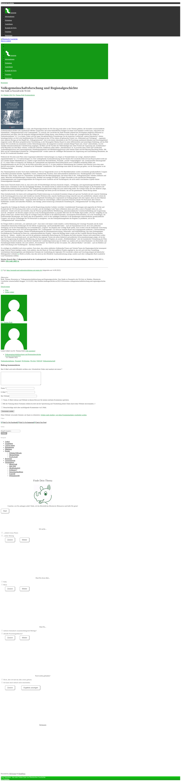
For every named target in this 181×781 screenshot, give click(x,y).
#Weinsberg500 (14, 476)
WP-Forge (12, 774)
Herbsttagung (9, 447)
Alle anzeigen (30, 351)
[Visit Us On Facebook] (9, 422)
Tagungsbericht (10, 460)
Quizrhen (8, 32)
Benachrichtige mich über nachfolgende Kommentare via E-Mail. (25, 407)
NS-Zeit (33, 361)
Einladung (8, 20)
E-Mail (4, 392)
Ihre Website (5, 396)
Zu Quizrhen (5, 779)
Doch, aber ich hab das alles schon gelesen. (17, 680)
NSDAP (39, 361)
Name (3, 388)
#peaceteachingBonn (16, 472)
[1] (18, 254)
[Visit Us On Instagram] (25, 422)
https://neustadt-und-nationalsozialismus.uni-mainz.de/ (24, 270)
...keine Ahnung (8, 536)
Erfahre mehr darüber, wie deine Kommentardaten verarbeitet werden (64, 415)
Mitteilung (8, 449)
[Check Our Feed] (40, 422)
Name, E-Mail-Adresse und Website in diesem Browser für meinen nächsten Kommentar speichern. (36, 400)
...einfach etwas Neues (10, 533)
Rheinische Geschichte (7, 3)
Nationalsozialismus (7, 361)
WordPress (21, 774)
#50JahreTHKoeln (15, 453)
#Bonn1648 (13, 464)
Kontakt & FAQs (10, 28)
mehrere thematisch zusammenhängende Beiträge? (20, 631)
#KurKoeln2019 (14, 468)
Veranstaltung (9, 462)
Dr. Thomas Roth (19, 95)
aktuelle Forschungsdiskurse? (13, 634)
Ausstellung (9, 443)
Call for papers (10, 445)
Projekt (7, 451)
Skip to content (6, 41)
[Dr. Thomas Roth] (14, 320)
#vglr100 (12, 474)
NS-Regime (25, 361)
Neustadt (18, 361)
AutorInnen (9, 24)
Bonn (5, 585)
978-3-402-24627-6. (12, 261)
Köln (5, 582)
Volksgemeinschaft (49, 361)
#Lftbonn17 (13, 470)
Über (6, 290)
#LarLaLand (13, 457)
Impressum (8, 35)
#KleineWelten (14, 455)
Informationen (9, 16)
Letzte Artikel (9, 292)
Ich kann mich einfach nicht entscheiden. (16, 682)
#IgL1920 (12, 466)
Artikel (7, 442)
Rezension (4, 83)
